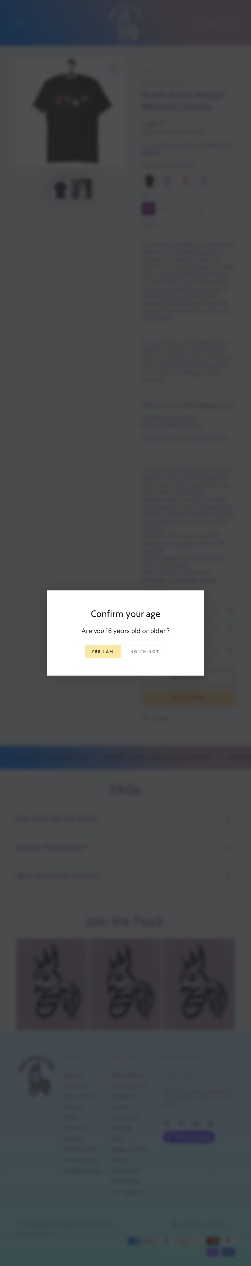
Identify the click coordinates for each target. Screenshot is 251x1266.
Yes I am (102, 651)
